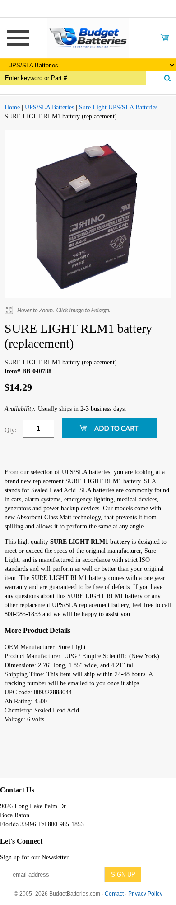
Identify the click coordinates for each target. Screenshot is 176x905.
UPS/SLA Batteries (49, 107)
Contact (114, 894)
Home (12, 107)
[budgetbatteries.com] (88, 37)
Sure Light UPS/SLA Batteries (118, 107)
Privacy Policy (145, 894)
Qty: (11, 430)
